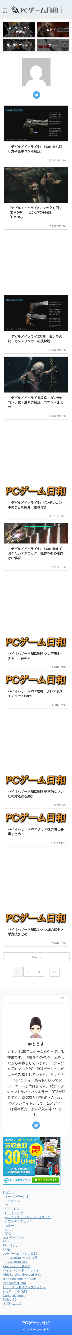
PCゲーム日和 (36, 1322)
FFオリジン (11, 1245)
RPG (8, 1233)
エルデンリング (13, 1237)
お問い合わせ (12, 1303)
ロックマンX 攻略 (15, 1291)
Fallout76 (9, 1299)
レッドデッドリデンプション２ (24, 1287)
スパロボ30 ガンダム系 (21, 1258)
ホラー (9, 1225)
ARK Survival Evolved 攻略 (22, 1274)
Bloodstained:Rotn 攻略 (19, 1279)
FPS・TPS (12, 1209)
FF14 (6, 1242)
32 (54, 972)
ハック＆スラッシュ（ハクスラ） (28, 1217)
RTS (8, 1205)
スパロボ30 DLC (16, 1262)
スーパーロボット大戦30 (20, 1253)
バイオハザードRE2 (16, 1266)
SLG (8, 1230)
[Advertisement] (36, 260)
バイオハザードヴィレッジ (21, 1270)
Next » (36, 957)
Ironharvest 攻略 (14, 1283)
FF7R (6, 1250)
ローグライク (14, 1213)
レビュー (9, 1192)
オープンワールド (17, 1196)
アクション (12, 1201)
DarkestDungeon (15, 1295)
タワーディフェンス (18, 1221)
